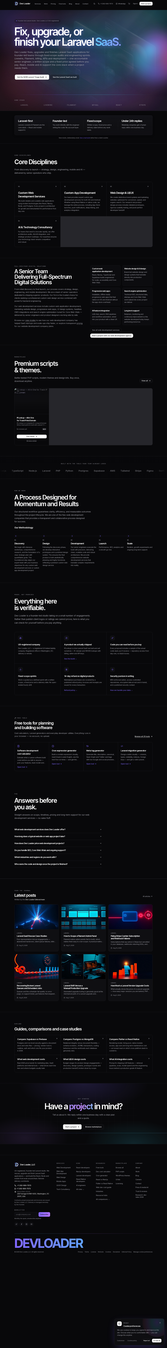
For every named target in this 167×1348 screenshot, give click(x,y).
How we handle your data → (121, 690)
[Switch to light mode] (94, 3)
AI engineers (81, 1185)
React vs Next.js (102, 1179)
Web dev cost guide (103, 1187)
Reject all (146, 1340)
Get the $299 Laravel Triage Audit (30, 77)
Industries (99, 1191)
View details (30, 436)
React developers (83, 1168)
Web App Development (61, 1172)
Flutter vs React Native (104, 1183)
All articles (146, 896)
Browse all (119, 1168)
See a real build (85, 138)
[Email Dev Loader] (31, 1224)
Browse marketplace (93, 1127)
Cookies (108, 1252)
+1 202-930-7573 (106, 4)
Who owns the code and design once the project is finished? (40, 864)
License (93, 1252)
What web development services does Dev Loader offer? (39, 829)
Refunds (101, 1252)
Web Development (63, 1168)
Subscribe (44, 1214)
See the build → (70, 659)
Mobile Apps (61, 1181)
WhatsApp (122, 4)
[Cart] (129, 3)
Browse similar (32, 441)
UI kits (118, 1179)
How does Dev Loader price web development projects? (39, 843)
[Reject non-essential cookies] (160, 1323)
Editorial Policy (127, 1252)
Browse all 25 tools (142, 736)
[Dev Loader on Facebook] (21, 1224)
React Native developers (81, 1180)
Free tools (100, 1168)
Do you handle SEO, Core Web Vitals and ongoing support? (40, 850)
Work (138, 1172)
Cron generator (102, 1175)
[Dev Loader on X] (16, 1224)
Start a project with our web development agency (111, 336)
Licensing (119, 1183)
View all (145, 381)
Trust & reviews (141, 1191)
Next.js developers (83, 1172)
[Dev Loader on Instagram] (26, 1224)
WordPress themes (123, 1175)
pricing (79, 323)
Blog (137, 1175)
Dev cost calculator (103, 1172)
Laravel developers (83, 1175)
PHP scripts (120, 1172)
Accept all (156, 1340)
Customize (120, 1340)
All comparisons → (103, 1199)
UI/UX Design (61, 1185)
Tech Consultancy (63, 1189)
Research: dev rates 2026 (141, 1196)
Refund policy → (70, 690)
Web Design (61, 1177)
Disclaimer (116, 1252)
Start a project (146, 4)
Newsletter (19, 1210)
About (138, 1168)
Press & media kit (142, 1187)
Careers (139, 1179)
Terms (87, 1252)
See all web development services (106, 330)
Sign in (135, 3)
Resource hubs (101, 1195)
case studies (30, 320)
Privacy (80, 1252)
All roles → (80, 1189)
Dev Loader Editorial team (35, 899)
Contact (138, 1183)
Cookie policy (132, 1340)
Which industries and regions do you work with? (35, 857)
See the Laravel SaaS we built (65, 77)
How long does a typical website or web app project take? (39, 836)
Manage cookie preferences (143, 1252)
